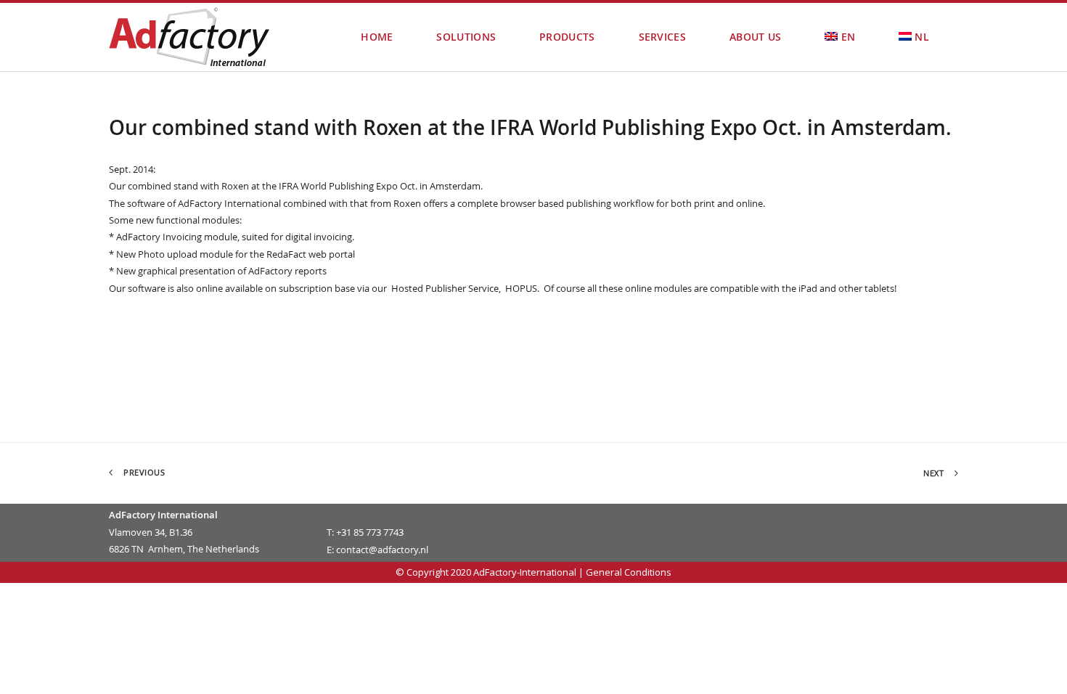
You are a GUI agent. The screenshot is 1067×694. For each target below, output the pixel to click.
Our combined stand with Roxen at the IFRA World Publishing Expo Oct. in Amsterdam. (530, 127)
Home (377, 37)
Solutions (466, 37)
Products (566, 37)
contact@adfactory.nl (382, 549)
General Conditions (628, 572)
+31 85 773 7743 (370, 532)
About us (755, 37)
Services (662, 37)
